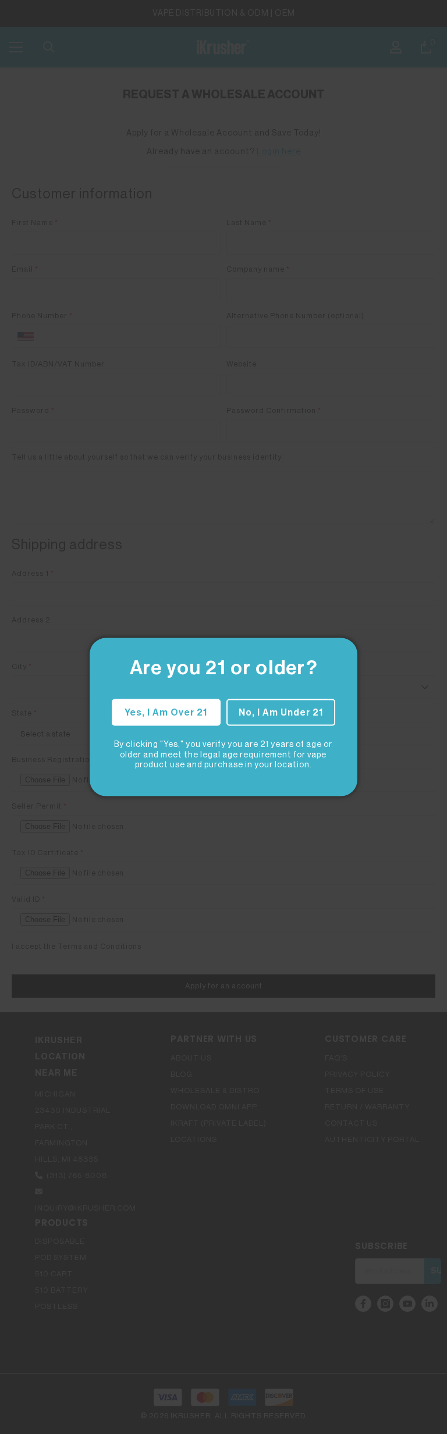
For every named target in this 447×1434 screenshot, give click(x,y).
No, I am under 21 (281, 712)
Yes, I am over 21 (166, 712)
